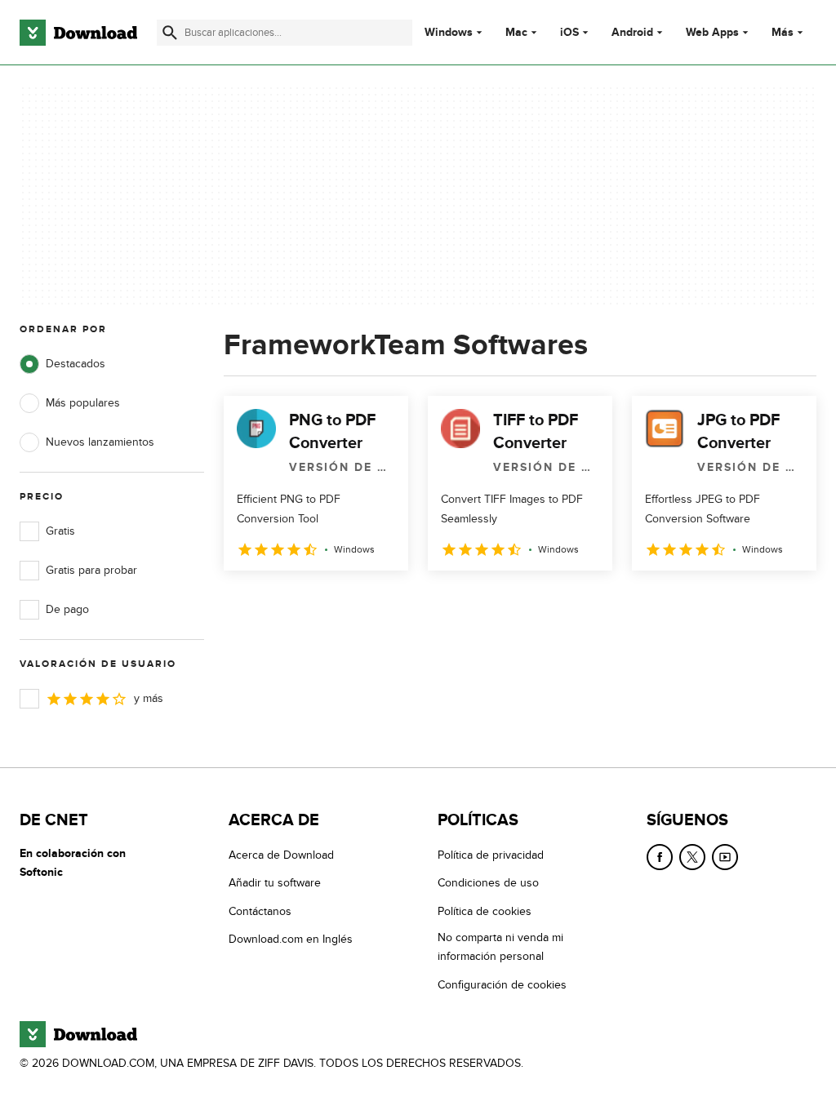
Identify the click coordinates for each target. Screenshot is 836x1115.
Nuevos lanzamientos (100, 442)
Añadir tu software (275, 883)
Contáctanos (260, 911)
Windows (449, 32)
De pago (67, 609)
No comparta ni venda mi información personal (500, 947)
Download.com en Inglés (291, 939)
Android (632, 32)
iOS (569, 32)
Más (783, 32)
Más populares (83, 403)
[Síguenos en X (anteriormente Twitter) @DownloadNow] (692, 857)
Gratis (60, 531)
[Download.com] (78, 33)
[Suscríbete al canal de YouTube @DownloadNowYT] (725, 857)
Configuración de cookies (502, 985)
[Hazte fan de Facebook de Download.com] (660, 857)
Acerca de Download (281, 855)
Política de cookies (484, 911)
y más (148, 698)
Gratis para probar (91, 570)
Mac (516, 32)
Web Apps (712, 32)
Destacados (75, 364)
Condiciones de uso (488, 883)
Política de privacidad (491, 855)
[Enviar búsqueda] (170, 33)
